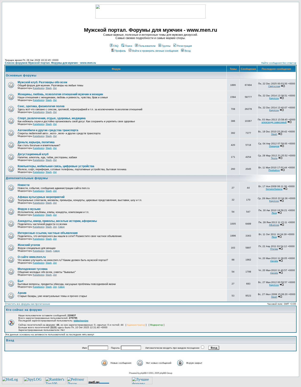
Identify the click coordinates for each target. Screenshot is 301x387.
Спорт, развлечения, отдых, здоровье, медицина (52, 118)
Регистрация (184, 45)
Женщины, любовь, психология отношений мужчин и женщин (60, 94)
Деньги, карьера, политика (36, 142)
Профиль (120, 50)
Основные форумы (21, 75)
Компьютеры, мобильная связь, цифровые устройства (56, 166)
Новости (23, 185)
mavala (274, 261)
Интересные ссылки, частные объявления (48, 233)
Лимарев (274, 146)
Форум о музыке (29, 209)
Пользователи (147, 45)
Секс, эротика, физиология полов (41, 106)
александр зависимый (274, 122)
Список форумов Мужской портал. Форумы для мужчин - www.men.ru (50, 62)
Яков (274, 213)
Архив (22, 293)
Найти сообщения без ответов (278, 63)
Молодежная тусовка (33, 269)
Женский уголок (29, 245)
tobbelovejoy (81, 320)
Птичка (274, 249)
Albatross (274, 225)
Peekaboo (274, 170)
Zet (55, 88)
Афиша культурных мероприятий (41, 197)
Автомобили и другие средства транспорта (48, 130)
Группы (166, 45)
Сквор (61, 226)
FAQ (116, 45)
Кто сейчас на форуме (24, 310)
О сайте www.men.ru (32, 257)
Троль (274, 158)
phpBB (143, 373)
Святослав (274, 86)
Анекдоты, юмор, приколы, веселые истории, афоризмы (57, 221)
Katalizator (38, 88)
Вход (187, 50)
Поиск (128, 45)
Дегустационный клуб (33, 154)
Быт (21, 281)
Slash (49, 88)
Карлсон (274, 98)
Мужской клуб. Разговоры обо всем (42, 82)
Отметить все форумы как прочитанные (27, 304)
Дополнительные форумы (27, 178)
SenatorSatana (274, 189)
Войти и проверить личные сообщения (155, 50)
